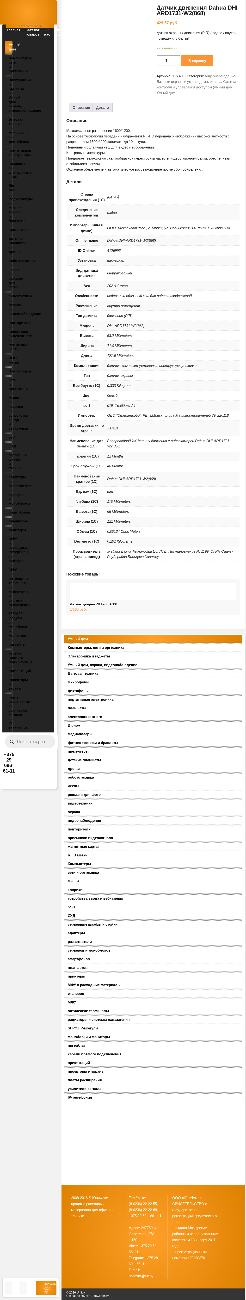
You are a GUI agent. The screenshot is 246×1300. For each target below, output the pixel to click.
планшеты (10, 164)
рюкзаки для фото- (10, 283)
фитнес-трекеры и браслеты (10, 214)
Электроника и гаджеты (10, 84)
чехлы (10, 270)
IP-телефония (10, 726)
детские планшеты (10, 241)
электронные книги (10, 175)
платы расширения (10, 700)
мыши (10, 398)
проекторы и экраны (10, 684)
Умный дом (10, 47)
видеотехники (10, 296)
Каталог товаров (32, 32)
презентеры (10, 230)
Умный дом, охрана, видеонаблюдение (10, 104)
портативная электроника (10, 153)
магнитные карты (10, 347)
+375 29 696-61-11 (9, 763)
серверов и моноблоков (10, 499)
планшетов (10, 521)
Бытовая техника (10, 122)
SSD (10, 437)
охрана (10, 305)
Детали (102, 107)
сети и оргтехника (10, 384)
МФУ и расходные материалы (10, 545)
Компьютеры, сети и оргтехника (10, 64)
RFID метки (10, 360)
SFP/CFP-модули (10, 616)
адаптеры (10, 477)
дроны (10, 252)
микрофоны (10, 133)
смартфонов (10, 512)
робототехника (10, 261)
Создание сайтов (78, 1296)
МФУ (10, 570)
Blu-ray (10, 188)
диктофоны (10, 141)
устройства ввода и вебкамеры (10, 422)
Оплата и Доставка (63, 32)
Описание (81, 107)
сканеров (10, 561)
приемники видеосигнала (10, 334)
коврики (10, 407)
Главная (13, 30)
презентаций (10, 671)
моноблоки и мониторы (10, 631)
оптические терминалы (10, 581)
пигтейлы (10, 644)
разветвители (10, 486)
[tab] (81, 107)
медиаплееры (10, 199)
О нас (47, 32)
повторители (10, 323)
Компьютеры (10, 371)
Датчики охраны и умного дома (182, 82)
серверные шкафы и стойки (10, 461)
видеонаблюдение (10, 314)
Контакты (84, 30)
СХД (10, 446)
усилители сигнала (10, 713)
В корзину (197, 61)
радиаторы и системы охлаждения (10, 598)
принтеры (10, 530)
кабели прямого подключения (10, 658)
